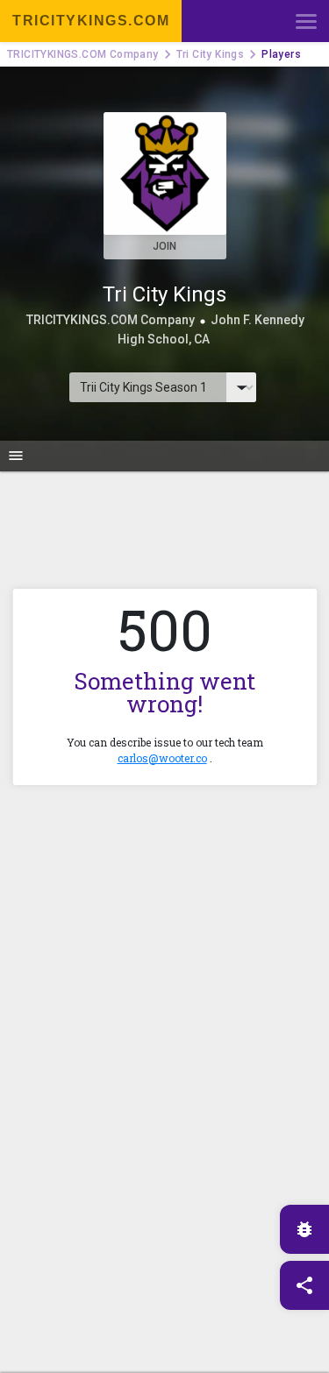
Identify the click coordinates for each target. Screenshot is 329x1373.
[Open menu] (306, 21)
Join (164, 246)
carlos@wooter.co (162, 758)
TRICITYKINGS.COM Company (83, 54)
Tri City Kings (210, 54)
